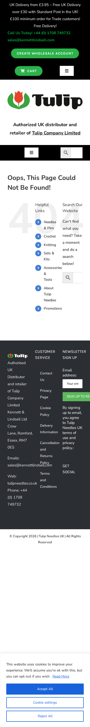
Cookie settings (45, 702)
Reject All (45, 716)
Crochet (50, 236)
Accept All (45, 689)
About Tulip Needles (50, 294)
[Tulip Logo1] (45, 92)
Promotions (53, 308)
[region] (45, 690)
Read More (60, 676)
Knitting (50, 245)
